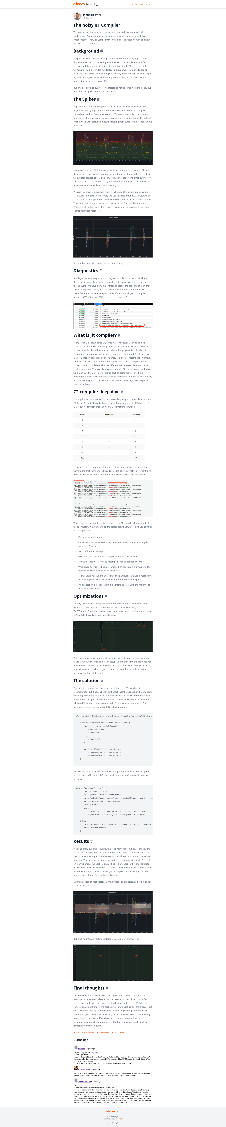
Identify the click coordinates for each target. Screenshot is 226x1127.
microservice (89, 1033)
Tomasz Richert (92, 14)
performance (104, 1033)
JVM (115, 1033)
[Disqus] (113, 1074)
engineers (119, 1119)
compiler (124, 1033)
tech (77, 1033)
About (148, 4)
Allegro (116, 1116)
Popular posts (136, 4)
